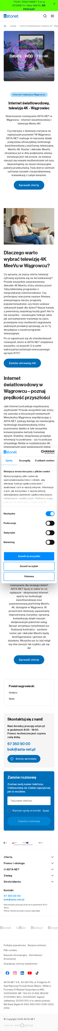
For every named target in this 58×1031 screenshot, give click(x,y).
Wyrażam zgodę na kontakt (30, 810)
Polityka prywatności (15, 945)
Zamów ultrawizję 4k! (22, 363)
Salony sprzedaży (26, 758)
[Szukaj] (45, 16)
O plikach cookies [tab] (44, 460)
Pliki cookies (10, 950)
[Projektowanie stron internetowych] (27, 1025)
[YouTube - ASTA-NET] (29, 973)
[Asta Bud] (37, 928)
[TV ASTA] (21, 928)
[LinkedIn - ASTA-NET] (22, 973)
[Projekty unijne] (29, 843)
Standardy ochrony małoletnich (20, 963)
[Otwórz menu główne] (52, 16)
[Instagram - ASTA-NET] (15, 973)
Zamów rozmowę (29, 821)
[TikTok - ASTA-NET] (37, 973)
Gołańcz (13, 692)
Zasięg (13, 26)
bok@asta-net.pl (21, 749)
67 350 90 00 (18, 744)
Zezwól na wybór (29, 566)
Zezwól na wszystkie (29, 556)
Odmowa (29, 576)
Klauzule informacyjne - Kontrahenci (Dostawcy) (23, 957)
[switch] (50, 523)
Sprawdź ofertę (29, 185)
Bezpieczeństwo (37, 945)
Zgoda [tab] (9, 460)
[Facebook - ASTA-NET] (7, 973)
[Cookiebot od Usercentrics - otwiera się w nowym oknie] (41, 452)
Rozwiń (46, 810)
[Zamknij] (54, 3)
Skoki (11, 698)
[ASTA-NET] (11, 16)
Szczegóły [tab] (24, 460)
